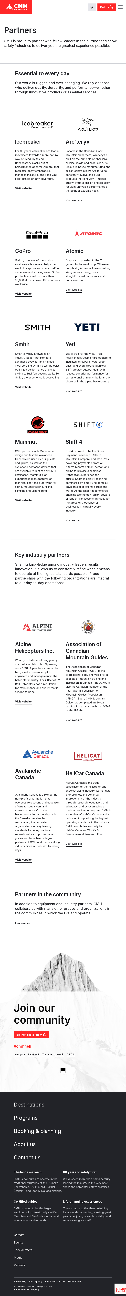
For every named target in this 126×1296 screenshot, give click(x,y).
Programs (26, 1118)
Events (18, 1242)
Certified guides (25, 1201)
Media (18, 1257)
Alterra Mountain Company (26, 1289)
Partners (19, 1265)
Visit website (23, 188)
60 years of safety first (79, 1172)
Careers (19, 1235)
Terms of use (74, 1281)
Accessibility (20, 1281)
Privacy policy (35, 1281)
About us (25, 1144)
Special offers (23, 1250)
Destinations (30, 1104)
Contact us (28, 1157)
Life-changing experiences (82, 1201)
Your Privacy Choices (55, 1281)
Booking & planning (38, 1131)
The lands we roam (28, 1172)
